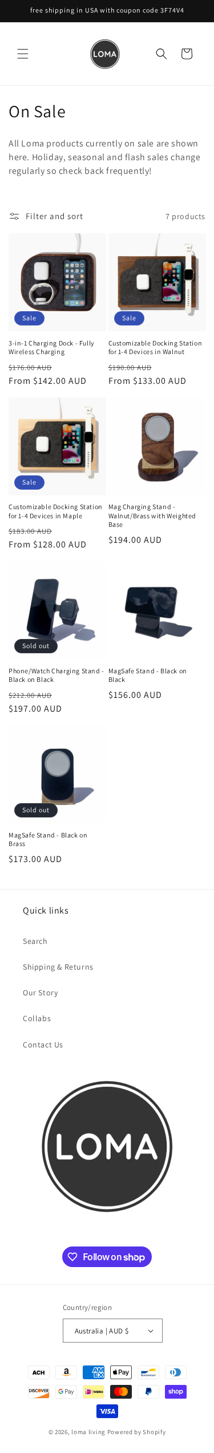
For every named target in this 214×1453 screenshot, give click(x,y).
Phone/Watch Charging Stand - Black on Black (56, 675)
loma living (88, 1432)
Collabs (37, 1018)
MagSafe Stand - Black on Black (147, 675)
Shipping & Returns (58, 967)
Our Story (40, 992)
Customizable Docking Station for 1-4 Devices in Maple (56, 511)
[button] (22, 53)
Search (35, 941)
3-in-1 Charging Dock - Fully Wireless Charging (52, 347)
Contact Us (43, 1044)
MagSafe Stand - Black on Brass (48, 839)
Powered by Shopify (136, 1432)
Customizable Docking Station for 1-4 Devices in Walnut (155, 347)
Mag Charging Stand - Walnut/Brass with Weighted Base (152, 515)
